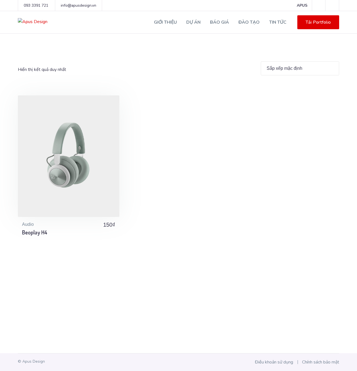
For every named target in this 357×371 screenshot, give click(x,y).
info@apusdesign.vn (78, 5)
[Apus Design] (32, 21)
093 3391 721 (36, 5)
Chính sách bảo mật (320, 362)
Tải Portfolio (318, 22)
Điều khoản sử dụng (274, 362)
